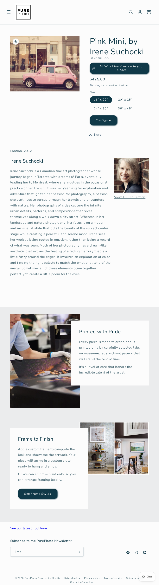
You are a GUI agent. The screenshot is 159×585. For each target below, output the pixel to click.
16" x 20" (101, 99)
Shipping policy (135, 578)
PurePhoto (31, 578)
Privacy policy (92, 578)
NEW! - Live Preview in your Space (122, 68)
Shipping (95, 85)
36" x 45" (125, 108)
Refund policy (72, 578)
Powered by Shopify (48, 578)
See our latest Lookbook (29, 528)
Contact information (81, 582)
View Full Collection (130, 197)
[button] (8, 12)
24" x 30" (101, 108)
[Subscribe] (78, 552)
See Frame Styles (37, 493)
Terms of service (113, 578)
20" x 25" (125, 99)
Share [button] (98, 134)
